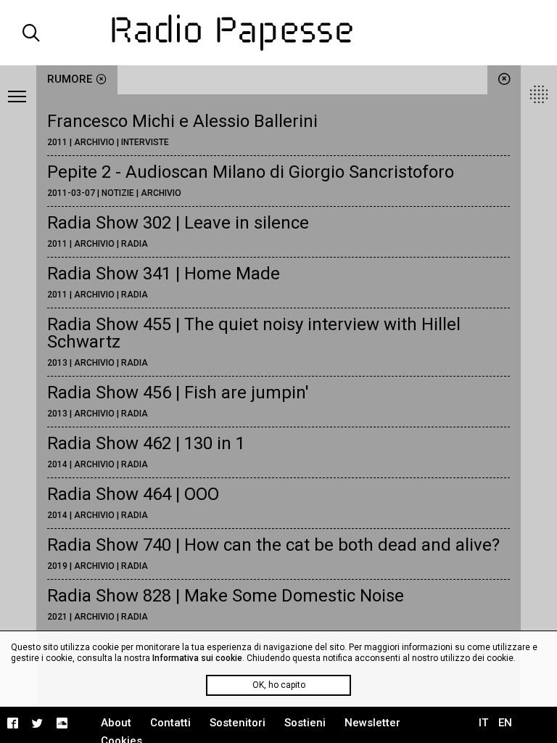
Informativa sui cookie (197, 658)
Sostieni (305, 722)
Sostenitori (237, 722)
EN (505, 722)
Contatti (170, 722)
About (116, 722)
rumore (69, 79)
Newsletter (372, 722)
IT (483, 722)
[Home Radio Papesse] (278, 33)
